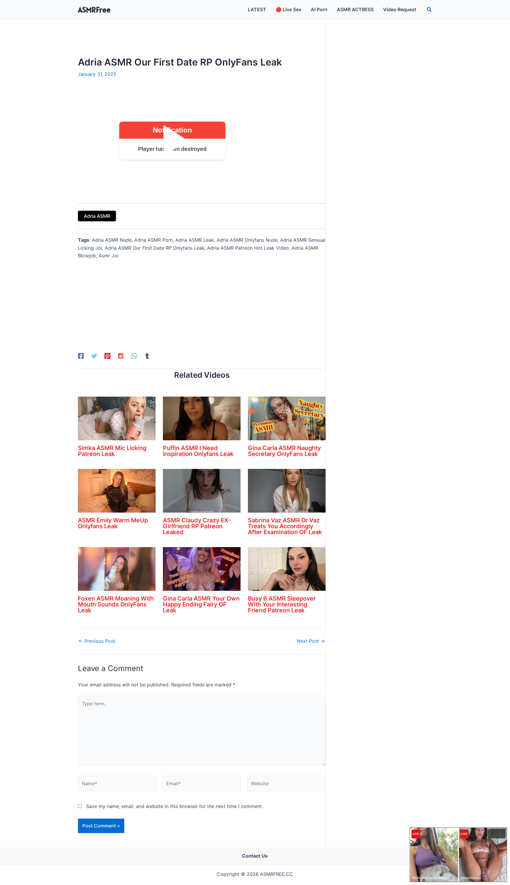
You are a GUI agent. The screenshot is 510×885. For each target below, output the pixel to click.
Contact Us (255, 856)
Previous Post (97, 641)
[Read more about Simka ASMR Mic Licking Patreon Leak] (117, 418)
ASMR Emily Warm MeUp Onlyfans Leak (113, 523)
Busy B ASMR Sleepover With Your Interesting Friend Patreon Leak (282, 604)
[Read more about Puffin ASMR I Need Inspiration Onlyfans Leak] (202, 418)
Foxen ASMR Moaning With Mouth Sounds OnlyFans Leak (116, 604)
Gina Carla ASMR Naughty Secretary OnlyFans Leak (284, 450)
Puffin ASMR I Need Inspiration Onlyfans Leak (198, 450)
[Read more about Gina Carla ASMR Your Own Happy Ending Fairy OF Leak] (202, 568)
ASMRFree (94, 9)
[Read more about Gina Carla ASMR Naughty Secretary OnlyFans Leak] (287, 418)
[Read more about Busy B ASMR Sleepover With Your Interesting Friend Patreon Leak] (287, 568)
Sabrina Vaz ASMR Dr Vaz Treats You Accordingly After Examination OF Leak (285, 526)
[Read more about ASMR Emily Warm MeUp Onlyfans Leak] (117, 490)
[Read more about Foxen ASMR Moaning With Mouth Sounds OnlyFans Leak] (117, 568)
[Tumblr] (147, 355)
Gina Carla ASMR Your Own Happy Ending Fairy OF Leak (201, 604)
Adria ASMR (97, 216)
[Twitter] (94, 355)
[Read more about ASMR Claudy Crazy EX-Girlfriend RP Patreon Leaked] (202, 490)
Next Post (311, 641)
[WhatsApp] (134, 355)
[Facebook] (81, 355)
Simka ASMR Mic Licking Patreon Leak (112, 450)
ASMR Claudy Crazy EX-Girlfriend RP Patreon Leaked (197, 526)
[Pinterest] (107, 355)
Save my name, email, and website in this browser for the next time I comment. (174, 806)
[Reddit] (121, 355)
